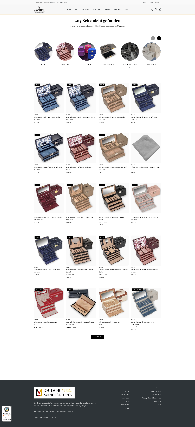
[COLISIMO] (86, 55)
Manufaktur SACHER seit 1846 (58, 2)
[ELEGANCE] (151, 55)
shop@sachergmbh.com (47, 417)
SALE (127, 408)
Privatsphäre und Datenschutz (151, 398)
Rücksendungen (156, 391)
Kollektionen (125, 398)
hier (106, 26)
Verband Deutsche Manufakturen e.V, (62, 412)
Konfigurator (125, 395)
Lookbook (125, 401)
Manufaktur (125, 405)
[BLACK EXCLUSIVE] (130, 56)
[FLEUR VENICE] (108, 55)
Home (127, 388)
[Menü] (10, 407)
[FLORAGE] (65, 55)
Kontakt (158, 388)
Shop (127, 391)
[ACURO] (43, 55)
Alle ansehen (97, 336)
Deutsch (157, 2)
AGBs (159, 405)
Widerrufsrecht (156, 395)
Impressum (157, 401)
